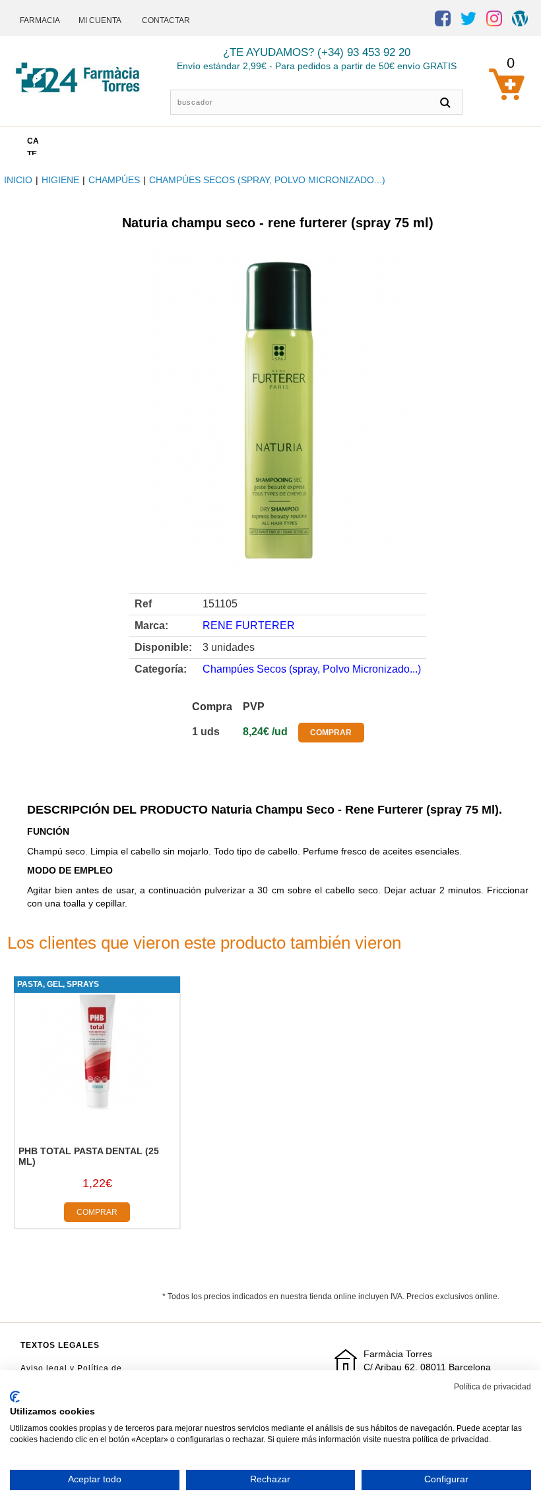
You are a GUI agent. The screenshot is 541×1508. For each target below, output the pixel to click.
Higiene (60, 180)
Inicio (18, 180)
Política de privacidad (492, 1386)
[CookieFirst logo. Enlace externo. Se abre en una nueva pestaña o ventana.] (15, 1397)
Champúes (114, 180)
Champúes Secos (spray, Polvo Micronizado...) (267, 180)
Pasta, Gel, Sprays (58, 984)
